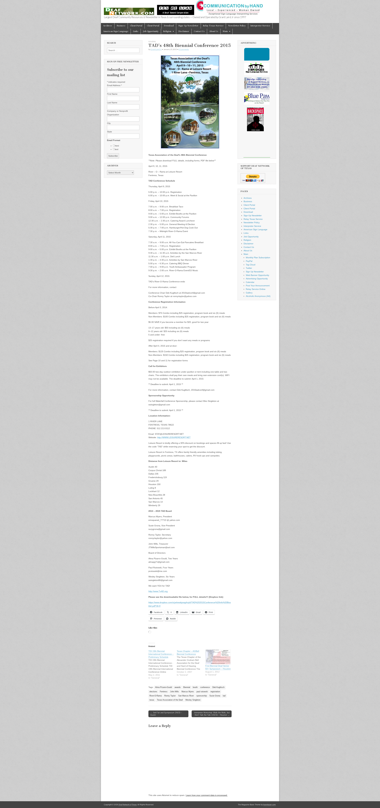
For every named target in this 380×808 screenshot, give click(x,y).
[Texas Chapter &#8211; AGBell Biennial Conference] (191, 663)
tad (224, 696)
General (152, 41)
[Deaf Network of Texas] (129, 9)
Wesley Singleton (192, 700)
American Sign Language (115, 31)
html (117, 146)
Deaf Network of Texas (128, 805)
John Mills (174, 692)
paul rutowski (202, 692)
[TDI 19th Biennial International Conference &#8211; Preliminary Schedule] (162, 664)
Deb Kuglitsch (218, 687)
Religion (167, 31)
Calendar (250, 282)
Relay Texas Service (213, 25)
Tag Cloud (250, 264)
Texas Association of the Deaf (170, 700)
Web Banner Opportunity (257, 275)
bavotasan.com (269, 805)
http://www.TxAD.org (158, 591)
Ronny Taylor (170, 696)
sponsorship (201, 696)
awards (178, 687)
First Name (112, 94)
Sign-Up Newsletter (188, 25)
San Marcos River (186, 696)
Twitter (249, 268)
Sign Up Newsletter (255, 271)
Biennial (186, 687)
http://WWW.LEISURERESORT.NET (174, 437)
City (109, 123)
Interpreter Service (260, 25)
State (109, 131)
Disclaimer (183, 31)
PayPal (249, 261)
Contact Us (199, 31)
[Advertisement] (256, 146)
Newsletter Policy (237, 25)
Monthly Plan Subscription (258, 257)
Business (121, 25)
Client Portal (136, 25)
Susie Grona (214, 696)
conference (205, 687)
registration (215, 692)
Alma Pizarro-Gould (163, 687)
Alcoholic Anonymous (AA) (258, 296)
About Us (213, 31)
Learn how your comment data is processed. (207, 795)
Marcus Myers (188, 692)
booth (195, 687)
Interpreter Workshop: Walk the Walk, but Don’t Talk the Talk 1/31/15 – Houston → (212, 714)
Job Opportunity (151, 31)
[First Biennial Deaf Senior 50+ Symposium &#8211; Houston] (218, 657)
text (116, 149)
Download (169, 25)
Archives (107, 25)
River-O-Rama (155, 696)
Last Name (112, 102)
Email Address (114, 85)
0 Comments (184, 49)
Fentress (163, 692)
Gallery (249, 292)
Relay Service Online (255, 289)
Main (225, 31)
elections (153, 692)
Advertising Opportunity (257, 278)
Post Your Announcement (258, 285)
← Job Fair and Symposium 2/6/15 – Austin (166, 714)
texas (151, 700)
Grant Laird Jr (156, 49)
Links (135, 31)
